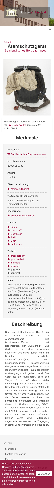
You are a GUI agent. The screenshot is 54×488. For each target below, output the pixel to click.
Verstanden (44, 473)
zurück (7, 41)
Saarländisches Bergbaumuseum (27, 50)
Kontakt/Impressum (15, 454)
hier (12, 484)
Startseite (10, 448)
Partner (9, 459)
